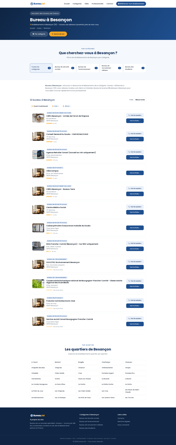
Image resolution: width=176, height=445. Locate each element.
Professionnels (97, 4)
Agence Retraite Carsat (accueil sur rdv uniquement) (71, 152)
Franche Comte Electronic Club (60, 301)
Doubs (39, 28)
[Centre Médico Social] (38, 209)
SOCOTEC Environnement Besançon (63, 262)
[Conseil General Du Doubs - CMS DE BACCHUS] (38, 136)
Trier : (131, 100)
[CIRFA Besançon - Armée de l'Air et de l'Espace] (38, 118)
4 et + (56, 106)
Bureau (39, 3)
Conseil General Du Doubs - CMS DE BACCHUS (67, 134)
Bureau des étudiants (87, 428)
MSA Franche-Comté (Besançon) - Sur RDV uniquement (72, 244)
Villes (87, 4)
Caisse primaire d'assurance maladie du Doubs (68, 225)
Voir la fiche (134, 121)
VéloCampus (52, 171)
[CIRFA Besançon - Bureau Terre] (38, 191)
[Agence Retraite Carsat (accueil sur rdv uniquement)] (38, 154)
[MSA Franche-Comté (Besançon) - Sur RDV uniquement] (38, 246)
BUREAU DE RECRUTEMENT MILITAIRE (59, 113)
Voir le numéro (136, 115)
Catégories (77, 4)
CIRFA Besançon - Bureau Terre (60, 189)
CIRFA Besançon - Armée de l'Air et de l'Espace (67, 116)
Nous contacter (123, 425)
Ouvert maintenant (41, 106)
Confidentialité (81, 438)
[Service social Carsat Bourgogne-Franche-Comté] (38, 321)
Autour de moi (59, 34)
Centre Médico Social (56, 207)
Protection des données (95, 438)
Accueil (67, 4)
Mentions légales (124, 421)
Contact (109, 4)
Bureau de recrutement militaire (91, 425)
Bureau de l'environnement (89, 421)
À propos (121, 418)
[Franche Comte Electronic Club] (38, 302)
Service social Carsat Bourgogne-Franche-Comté (69, 319)
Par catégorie (40, 34)
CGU (73, 438)
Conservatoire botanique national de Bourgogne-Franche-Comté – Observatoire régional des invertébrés (84, 281)
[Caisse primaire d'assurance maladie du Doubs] (38, 227)
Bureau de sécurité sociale (89, 418)
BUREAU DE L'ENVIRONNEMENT (57, 259)
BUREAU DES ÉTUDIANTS (55, 168)
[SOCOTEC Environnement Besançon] (38, 264)
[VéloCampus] (38, 172)
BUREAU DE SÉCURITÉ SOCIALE (57, 131)
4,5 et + (67, 106)
